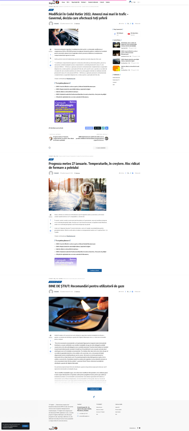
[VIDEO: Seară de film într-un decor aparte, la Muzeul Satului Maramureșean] (116, 53)
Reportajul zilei (124, 48)
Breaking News (124, 63)
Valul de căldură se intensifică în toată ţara (67, 91)
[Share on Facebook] (126, 23)
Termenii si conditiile (8, 427)
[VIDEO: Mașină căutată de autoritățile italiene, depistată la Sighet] (116, 61)
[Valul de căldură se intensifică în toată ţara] (116, 68)
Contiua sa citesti (94, 270)
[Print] (133, 23)
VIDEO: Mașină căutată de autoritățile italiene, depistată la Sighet (73, 89)
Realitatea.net (71, 78)
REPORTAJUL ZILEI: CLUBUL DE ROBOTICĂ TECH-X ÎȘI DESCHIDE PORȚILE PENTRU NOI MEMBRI (129, 44)
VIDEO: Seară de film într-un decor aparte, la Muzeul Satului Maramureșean (75, 86)
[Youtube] (133, 34)
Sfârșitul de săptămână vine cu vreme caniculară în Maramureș (72, 97)
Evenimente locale (125, 56)
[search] (131, 2)
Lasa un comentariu (101, 147)
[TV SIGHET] (54, 2)
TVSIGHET (56, 23)
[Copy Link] (130, 23)
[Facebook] (119, 34)
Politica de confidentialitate (10, 426)
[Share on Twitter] (128, 23)
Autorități (53, 281)
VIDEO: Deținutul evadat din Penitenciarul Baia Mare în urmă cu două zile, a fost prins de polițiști (81, 94)
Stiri (51, 9)
